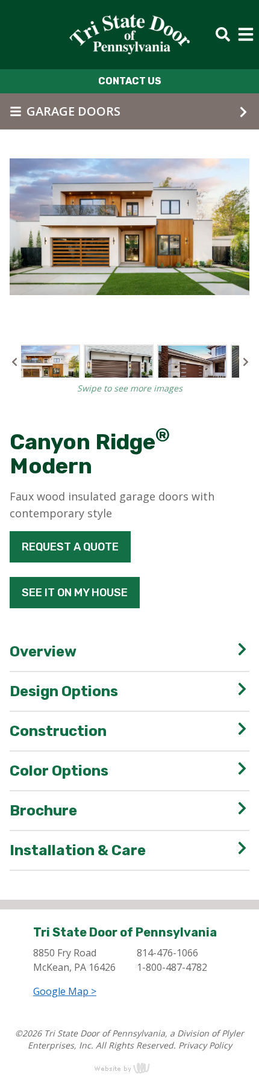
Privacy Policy (205, 1045)
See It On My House (75, 592)
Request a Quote (70, 546)
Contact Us (129, 81)
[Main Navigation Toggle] (245, 34)
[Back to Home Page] (129, 34)
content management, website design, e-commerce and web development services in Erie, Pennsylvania (129, 1068)
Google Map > (64, 991)
